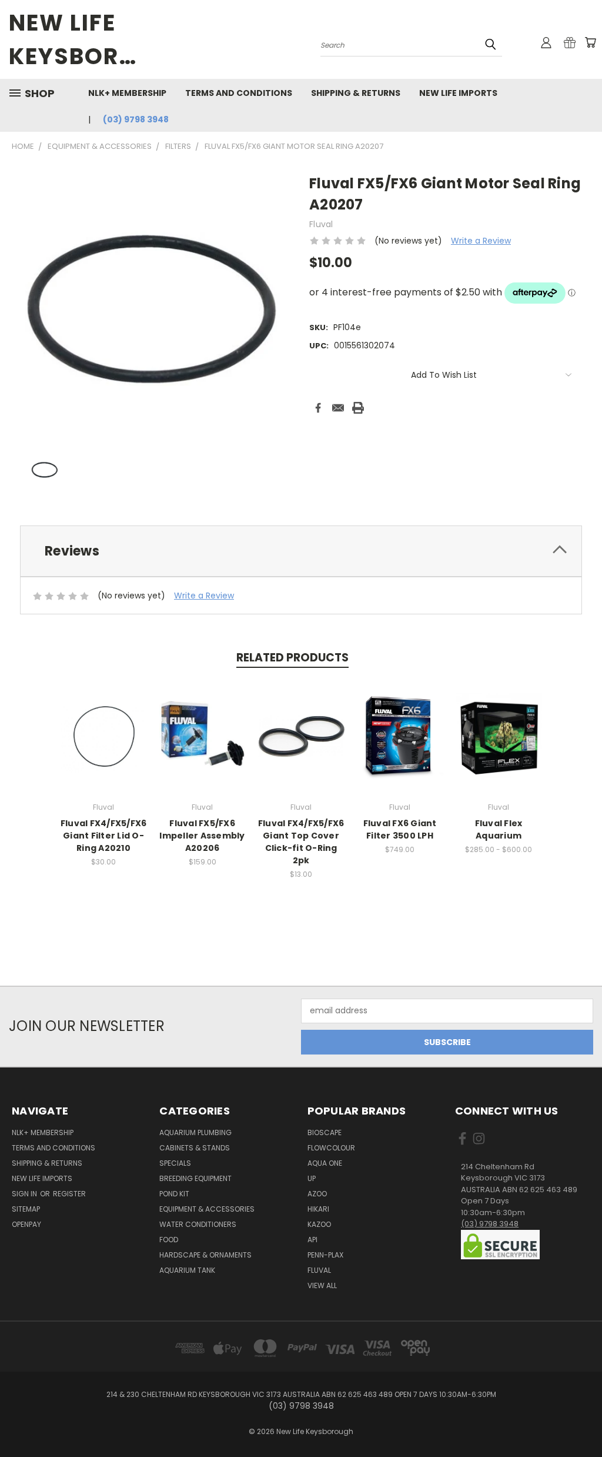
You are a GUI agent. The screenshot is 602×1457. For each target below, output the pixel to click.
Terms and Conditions (238, 93)
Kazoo (319, 1224)
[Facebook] (318, 408)
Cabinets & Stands (194, 1148)
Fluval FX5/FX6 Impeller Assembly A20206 (202, 835)
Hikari (318, 1209)
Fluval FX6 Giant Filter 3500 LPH (400, 829)
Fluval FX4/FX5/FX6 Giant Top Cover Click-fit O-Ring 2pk (301, 841)
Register (69, 1194)
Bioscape (324, 1132)
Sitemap (26, 1209)
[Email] (338, 408)
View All (322, 1285)
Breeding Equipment (195, 1178)
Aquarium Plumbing (195, 1132)
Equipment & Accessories (207, 1209)
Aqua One (324, 1163)
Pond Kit (174, 1194)
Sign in (25, 1194)
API (312, 1240)
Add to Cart (103, 745)
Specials (175, 1163)
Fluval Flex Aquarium (499, 829)
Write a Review (481, 241)
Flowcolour (331, 1148)
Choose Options (499, 745)
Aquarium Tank (187, 1270)
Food (168, 1240)
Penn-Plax (325, 1255)
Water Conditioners (197, 1224)
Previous (584, 1420)
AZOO (317, 1194)
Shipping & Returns (355, 93)
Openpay (26, 1224)
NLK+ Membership (127, 93)
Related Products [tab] (292, 658)
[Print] (358, 408)
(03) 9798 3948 (136, 119)
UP (311, 1178)
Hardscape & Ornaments (205, 1255)
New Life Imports (458, 93)
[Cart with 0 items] (590, 42)
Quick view (103, 723)
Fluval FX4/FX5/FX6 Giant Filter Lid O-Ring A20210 (104, 835)
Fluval (319, 1270)
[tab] (301, 551)
